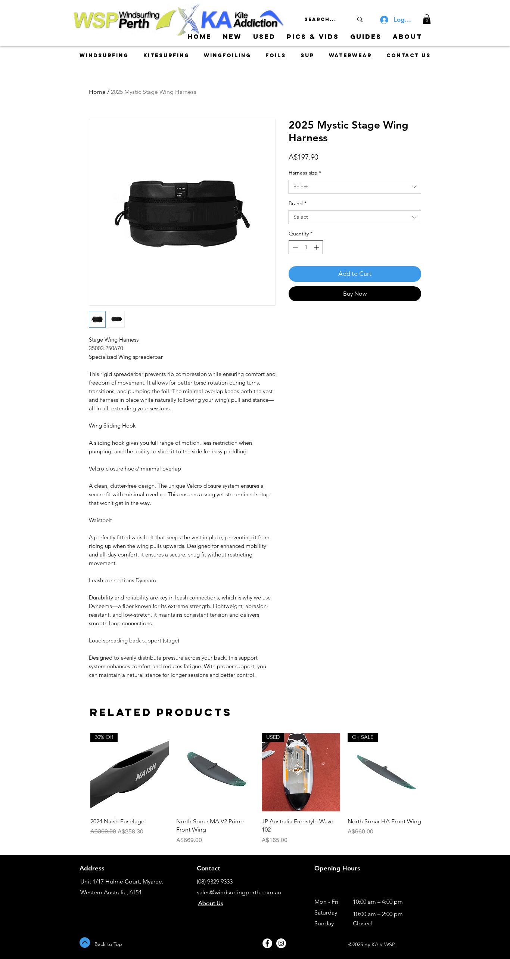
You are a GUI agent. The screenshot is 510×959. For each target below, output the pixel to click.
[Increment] (317, 247)
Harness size (305, 172)
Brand (298, 203)
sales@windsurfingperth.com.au (239, 892)
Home (97, 91)
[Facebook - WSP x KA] (267, 943)
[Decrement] (294, 247)
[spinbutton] (305, 247)
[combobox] (355, 187)
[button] (427, 19)
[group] (258, 789)
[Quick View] (215, 772)
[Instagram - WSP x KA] (281, 943)
